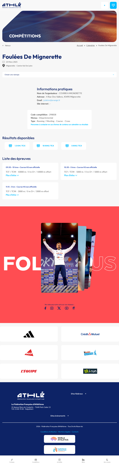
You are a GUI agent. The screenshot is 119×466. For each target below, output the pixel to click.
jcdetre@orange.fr (52, 100)
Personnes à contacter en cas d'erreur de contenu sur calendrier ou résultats (59, 124)
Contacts (75, 432)
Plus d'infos (11, 175)
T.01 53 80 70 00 (17, 409)
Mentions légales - (65, 432)
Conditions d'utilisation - (49, 432)
